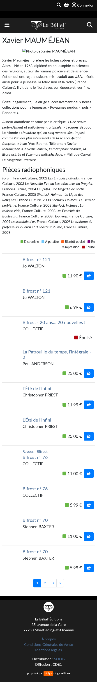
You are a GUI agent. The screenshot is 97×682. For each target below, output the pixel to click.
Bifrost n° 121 (37, 260)
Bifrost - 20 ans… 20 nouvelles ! (54, 322)
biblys (48, 673)
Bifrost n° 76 (35, 457)
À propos (49, 639)
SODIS (59, 659)
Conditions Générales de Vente (48, 644)
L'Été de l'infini (37, 388)
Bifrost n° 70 (35, 520)
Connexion (85, 5)
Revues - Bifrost (35, 451)
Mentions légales (48, 650)
